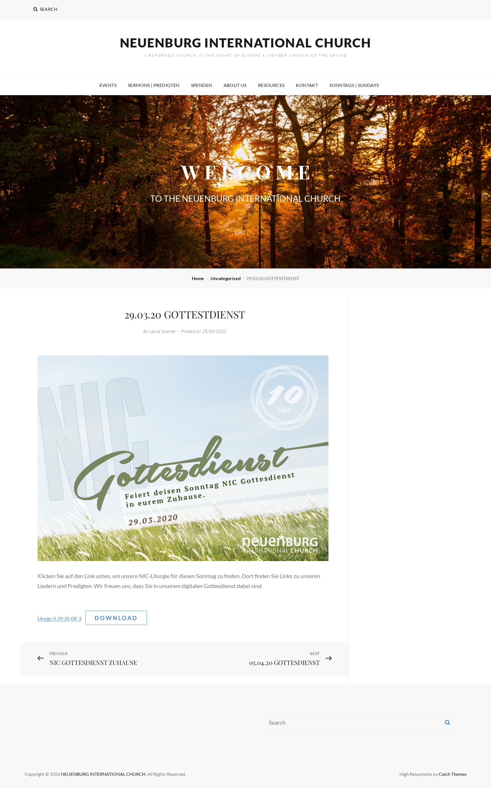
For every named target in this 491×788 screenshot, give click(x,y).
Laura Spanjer (162, 331)
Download (116, 617)
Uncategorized (226, 278)
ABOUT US (235, 85)
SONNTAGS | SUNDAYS (354, 85)
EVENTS (107, 85)
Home (198, 278)
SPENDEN (201, 85)
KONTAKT (307, 85)
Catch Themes (453, 774)
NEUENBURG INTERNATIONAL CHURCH (245, 42)
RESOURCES (271, 85)
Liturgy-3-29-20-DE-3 (59, 618)
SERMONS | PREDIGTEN (154, 85)
